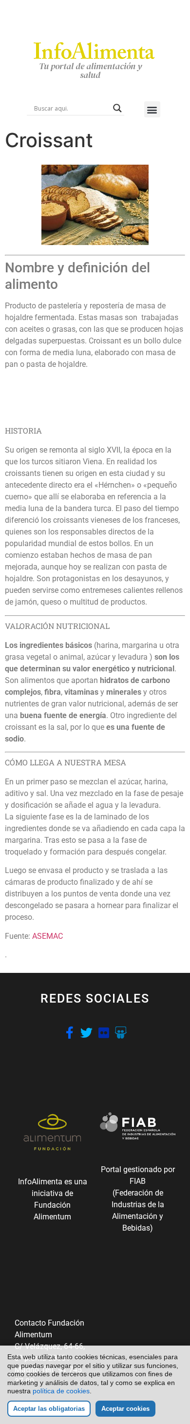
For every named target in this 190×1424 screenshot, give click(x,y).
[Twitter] (86, 1032)
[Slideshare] (120, 1032)
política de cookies (61, 1391)
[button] (152, 109)
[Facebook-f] (69, 1032)
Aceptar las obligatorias (49, 1408)
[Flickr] (103, 1032)
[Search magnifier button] (117, 108)
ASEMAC (47, 936)
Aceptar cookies (125, 1408)
